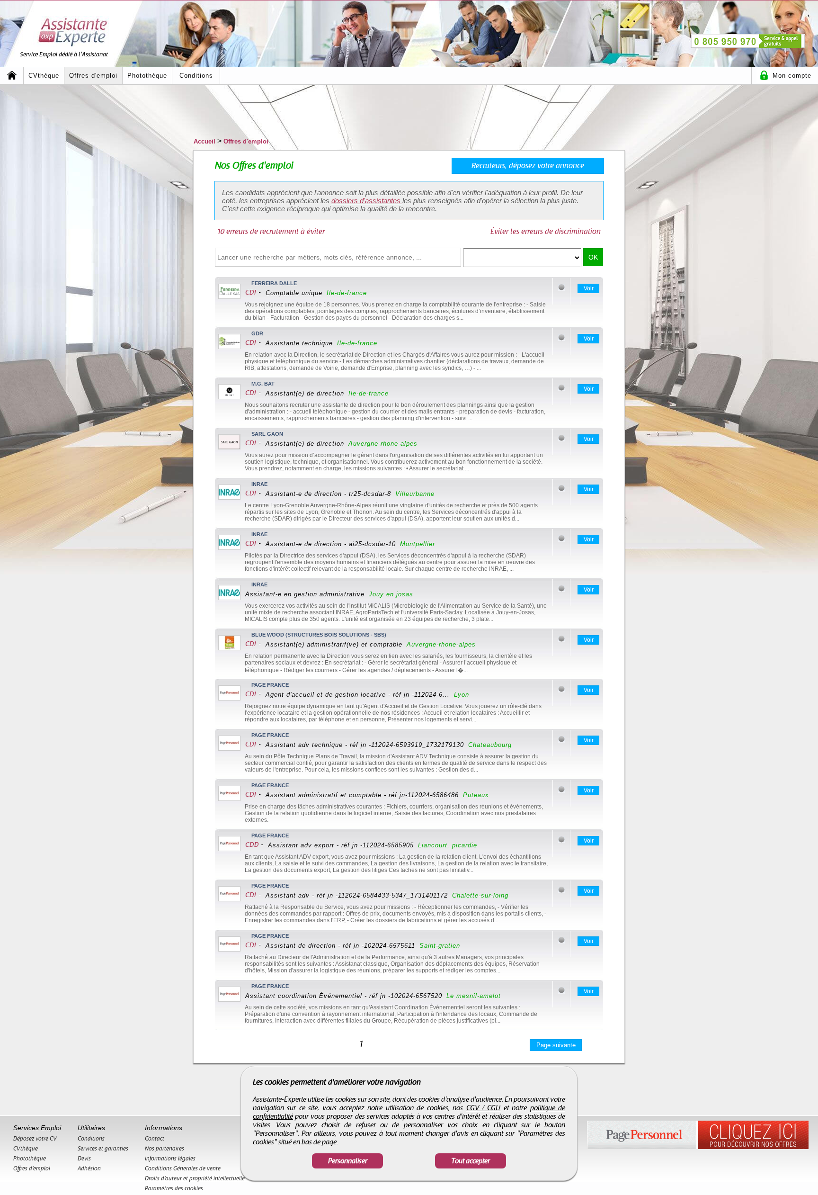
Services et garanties (103, 1148)
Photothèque (147, 75)
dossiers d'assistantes (366, 201)
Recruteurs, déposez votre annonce (527, 166)
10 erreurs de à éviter (271, 231)
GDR (257, 333)
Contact (154, 1138)
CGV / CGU (483, 1108)
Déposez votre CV (35, 1138)
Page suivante (556, 1045)
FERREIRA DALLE (274, 283)
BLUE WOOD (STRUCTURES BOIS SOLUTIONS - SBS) (318, 635)
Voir (589, 288)
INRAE (259, 484)
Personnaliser (347, 1161)
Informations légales (170, 1158)
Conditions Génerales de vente (183, 1168)
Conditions (196, 75)
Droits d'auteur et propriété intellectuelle (195, 1178)
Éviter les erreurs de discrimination (545, 231)
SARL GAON (267, 434)
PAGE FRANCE (270, 685)
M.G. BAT (263, 383)
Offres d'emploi (93, 75)
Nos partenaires (164, 1148)
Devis (84, 1158)
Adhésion (89, 1168)
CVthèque (43, 75)
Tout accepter (470, 1161)
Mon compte (792, 75)
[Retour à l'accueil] (12, 75)
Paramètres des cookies (174, 1188)
